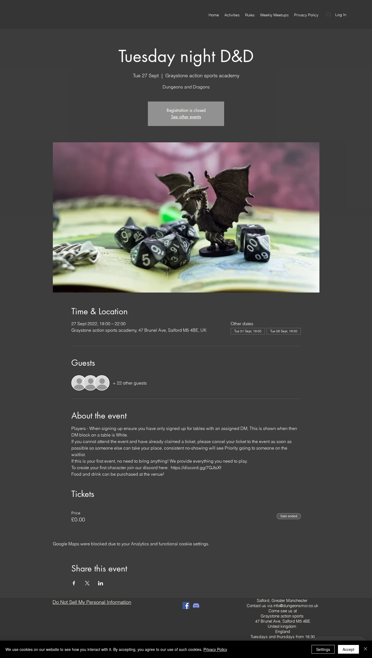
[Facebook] (186, 605)
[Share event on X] (87, 583)
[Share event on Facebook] (74, 583)
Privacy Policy (215, 649)
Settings (323, 649)
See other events (186, 117)
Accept (348, 649)
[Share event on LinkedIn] (100, 583)
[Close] (365, 649)
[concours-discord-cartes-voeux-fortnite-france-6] (196, 605)
